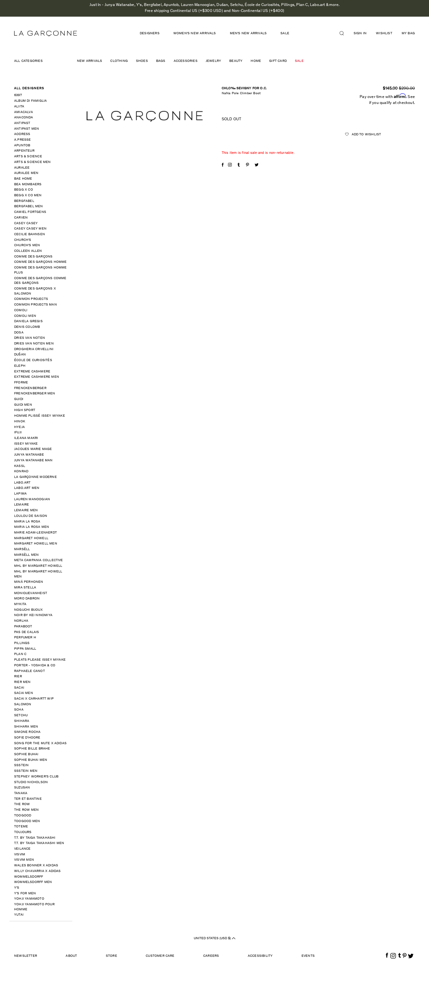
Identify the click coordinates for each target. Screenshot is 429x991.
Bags (161, 61)
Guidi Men (23, 405)
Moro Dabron (27, 598)
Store (111, 956)
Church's (22, 240)
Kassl (19, 466)
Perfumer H (25, 637)
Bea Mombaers (27, 184)
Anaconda (23, 117)
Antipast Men (26, 129)
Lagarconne (45, 33)
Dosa (19, 332)
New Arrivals (89, 61)
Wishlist (384, 33)
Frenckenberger (30, 388)
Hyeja (19, 427)
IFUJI (18, 432)
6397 (18, 95)
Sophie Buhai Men (30, 760)
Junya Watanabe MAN (33, 460)
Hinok (19, 421)
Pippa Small (25, 649)
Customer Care (160, 956)
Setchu (21, 715)
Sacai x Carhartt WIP (34, 699)
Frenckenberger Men (34, 393)
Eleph (19, 366)
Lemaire (21, 504)
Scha (19, 710)
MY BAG (408, 33)
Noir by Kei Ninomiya (33, 615)
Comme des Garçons (33, 256)
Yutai (19, 915)
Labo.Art (22, 483)
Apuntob (22, 145)
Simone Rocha (27, 732)
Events (308, 956)
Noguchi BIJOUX (28, 610)
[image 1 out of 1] (144, 116)
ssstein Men (25, 771)
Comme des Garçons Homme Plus (40, 270)
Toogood (22, 815)
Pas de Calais (26, 632)
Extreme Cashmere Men (36, 377)
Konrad (21, 471)
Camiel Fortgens (30, 212)
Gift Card (278, 61)
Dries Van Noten (29, 338)
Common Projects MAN (35, 304)
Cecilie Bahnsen (29, 234)
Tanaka (20, 793)
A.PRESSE (22, 140)
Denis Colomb (27, 327)
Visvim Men (24, 860)
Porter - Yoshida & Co (34, 665)
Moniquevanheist (30, 593)
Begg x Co (23, 190)
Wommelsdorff (28, 877)
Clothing (119, 61)
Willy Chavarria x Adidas (37, 871)
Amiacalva (23, 112)
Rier (18, 676)
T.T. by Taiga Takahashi (35, 838)
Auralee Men (26, 173)
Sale (299, 61)
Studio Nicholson (31, 782)
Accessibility (260, 956)
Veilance (22, 849)
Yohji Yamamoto (29, 899)
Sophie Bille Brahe (32, 748)
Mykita (20, 604)
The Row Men (26, 810)
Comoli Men (25, 316)
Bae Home (23, 179)
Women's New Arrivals (194, 33)
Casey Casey (26, 223)
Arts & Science (28, 156)
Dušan (20, 354)
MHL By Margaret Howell (38, 566)
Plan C (20, 654)
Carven (21, 217)
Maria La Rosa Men (31, 527)
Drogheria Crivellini (33, 349)
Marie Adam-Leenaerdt (35, 532)
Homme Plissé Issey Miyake (39, 416)
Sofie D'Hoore (27, 737)
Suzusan (22, 787)
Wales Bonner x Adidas (36, 865)
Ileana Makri (26, 438)
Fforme (21, 382)
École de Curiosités (33, 360)
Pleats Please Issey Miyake (40, 660)
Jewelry (213, 61)
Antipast (22, 123)
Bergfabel (24, 201)
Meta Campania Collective (38, 560)
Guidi (18, 399)
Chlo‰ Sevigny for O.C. (244, 88)
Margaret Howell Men (35, 543)
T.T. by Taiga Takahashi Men (39, 843)
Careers (211, 956)
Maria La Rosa (27, 521)
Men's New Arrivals (248, 33)
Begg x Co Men (28, 195)
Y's (16, 888)
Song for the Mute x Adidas (40, 743)
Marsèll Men (26, 555)
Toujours (23, 832)
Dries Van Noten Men (34, 343)
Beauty (235, 61)
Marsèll (22, 549)
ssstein (21, 765)
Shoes (142, 61)
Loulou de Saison (30, 516)
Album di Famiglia (30, 101)
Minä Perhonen (28, 582)
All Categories (28, 61)
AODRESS (22, 134)
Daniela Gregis (28, 321)
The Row (22, 804)
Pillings (22, 643)
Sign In (360, 33)
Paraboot (23, 626)
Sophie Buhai (26, 754)
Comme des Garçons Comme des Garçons (40, 281)
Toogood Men (27, 821)
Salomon (22, 704)
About (71, 956)
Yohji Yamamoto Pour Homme (34, 907)
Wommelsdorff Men (33, 882)
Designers (150, 33)
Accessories (186, 61)
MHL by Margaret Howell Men (38, 574)
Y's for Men (25, 893)
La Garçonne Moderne (35, 477)
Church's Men (27, 245)
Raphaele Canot (29, 671)
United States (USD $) (213, 938)
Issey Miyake (26, 444)
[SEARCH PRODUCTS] (344, 33)
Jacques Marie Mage (33, 449)
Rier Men (22, 682)
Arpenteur (24, 151)
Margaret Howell (31, 538)
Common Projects (31, 299)
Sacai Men (23, 693)
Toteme (21, 826)
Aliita (19, 106)
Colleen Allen (28, 251)
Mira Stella (25, 587)
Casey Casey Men (30, 228)
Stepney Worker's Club (36, 776)
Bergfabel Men (28, 206)
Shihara (21, 721)
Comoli (20, 310)
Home (256, 61)
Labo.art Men (26, 488)
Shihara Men (26, 726)
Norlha (21, 621)
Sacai (19, 688)
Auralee (22, 168)
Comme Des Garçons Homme (40, 262)
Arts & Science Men (32, 162)
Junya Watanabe (29, 455)
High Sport (24, 410)
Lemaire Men (26, 510)
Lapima (20, 493)
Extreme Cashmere (32, 371)
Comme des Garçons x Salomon (35, 291)
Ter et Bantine (28, 799)
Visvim (19, 854)
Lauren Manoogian (32, 499)
